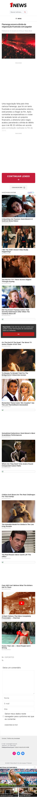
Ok (18, 334)
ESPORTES (9, 657)
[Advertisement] (18, 82)
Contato (4, 738)
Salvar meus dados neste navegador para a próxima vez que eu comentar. (19, 716)
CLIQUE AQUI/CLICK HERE (22, 747)
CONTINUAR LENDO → (18, 178)
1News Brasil (28, 31)
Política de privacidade (13, 738)
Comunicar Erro (17, 187)
